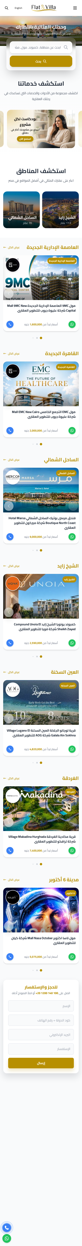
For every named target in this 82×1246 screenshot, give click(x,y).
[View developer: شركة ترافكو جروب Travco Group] (13, 796)
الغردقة (70, 778)
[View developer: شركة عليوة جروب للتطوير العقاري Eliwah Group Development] (13, 265)
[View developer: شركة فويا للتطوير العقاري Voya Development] (13, 583)
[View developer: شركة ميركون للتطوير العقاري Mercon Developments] (13, 477)
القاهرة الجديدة (62, 353)
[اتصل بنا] (6, 1227)
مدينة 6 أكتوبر (64, 879)
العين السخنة (65, 672)
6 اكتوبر (70, 893)
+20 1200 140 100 (47, 993)
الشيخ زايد (68, 565)
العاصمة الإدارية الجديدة (53, 247)
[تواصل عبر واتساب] (6, 1237)
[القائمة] (75, 8)
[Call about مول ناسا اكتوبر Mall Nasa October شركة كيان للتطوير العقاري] (10, 956)
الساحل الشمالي (61, 459)
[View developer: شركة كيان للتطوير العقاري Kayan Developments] (13, 897)
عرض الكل (14, 247)
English (18, 8)
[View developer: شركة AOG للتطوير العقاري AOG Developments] (13, 689)
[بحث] (6, 8)
